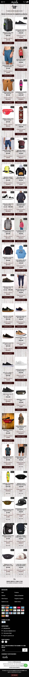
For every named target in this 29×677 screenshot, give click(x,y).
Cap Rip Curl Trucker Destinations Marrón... (21, 565)
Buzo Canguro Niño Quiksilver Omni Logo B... (21, 178)
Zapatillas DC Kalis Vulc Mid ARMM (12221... (8, 287)
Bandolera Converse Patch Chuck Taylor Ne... (8, 536)
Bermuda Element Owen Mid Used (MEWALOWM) (8, 66)
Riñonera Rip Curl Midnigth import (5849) (8, 565)
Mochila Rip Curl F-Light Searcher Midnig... (8, 33)
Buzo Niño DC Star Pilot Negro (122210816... (8, 258)
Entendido (14, 675)
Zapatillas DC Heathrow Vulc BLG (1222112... (8, 317)
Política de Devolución (19, 595)
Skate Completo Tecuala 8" (21, 125)
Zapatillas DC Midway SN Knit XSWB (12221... (21, 317)
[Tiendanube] (14, 662)
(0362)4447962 (6, 628)
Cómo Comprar (5, 598)
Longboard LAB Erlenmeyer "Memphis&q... (8, 484)
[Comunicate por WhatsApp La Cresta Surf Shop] (25, 665)
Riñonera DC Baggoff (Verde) (21, 400)
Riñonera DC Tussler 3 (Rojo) (8, 431)
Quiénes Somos (18, 601)
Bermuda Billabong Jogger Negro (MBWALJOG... (21, 457)
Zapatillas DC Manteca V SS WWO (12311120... (21, 370)
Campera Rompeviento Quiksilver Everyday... (21, 204)
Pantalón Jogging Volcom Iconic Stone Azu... (21, 290)
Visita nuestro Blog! (8, 633)
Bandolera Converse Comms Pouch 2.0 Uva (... (21, 151)
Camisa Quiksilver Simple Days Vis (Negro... (21, 427)
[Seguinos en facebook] (6, 642)
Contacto (3, 595)
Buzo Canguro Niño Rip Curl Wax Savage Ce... (21, 261)
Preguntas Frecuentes (19, 598)
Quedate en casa (5, 601)
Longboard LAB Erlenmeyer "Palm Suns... (21, 93)
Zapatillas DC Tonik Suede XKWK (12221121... (21, 30)
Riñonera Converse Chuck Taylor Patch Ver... (8, 510)
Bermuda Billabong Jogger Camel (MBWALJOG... (8, 93)
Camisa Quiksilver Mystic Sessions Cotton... (8, 457)
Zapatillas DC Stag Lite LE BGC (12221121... (8, 343)
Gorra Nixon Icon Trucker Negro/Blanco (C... (21, 509)
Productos (17, 592)
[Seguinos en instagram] (3, 642)
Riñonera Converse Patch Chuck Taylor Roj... (8, 119)
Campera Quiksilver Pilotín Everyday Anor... (8, 231)
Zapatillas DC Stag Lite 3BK (8, 394)
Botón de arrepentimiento (14, 667)
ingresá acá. (22, 665)
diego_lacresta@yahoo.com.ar (9, 631)
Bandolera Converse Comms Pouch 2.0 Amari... (8, 178)
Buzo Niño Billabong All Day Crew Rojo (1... (21, 231)
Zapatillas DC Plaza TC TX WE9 (21, 338)
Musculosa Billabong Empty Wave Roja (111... (21, 60)
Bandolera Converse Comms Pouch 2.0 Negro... (21, 536)
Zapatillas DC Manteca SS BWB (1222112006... (8, 204)
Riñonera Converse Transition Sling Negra (21, 484)
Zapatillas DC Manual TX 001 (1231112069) (8, 373)
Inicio (3, 592)
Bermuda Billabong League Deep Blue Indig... (8, 151)
